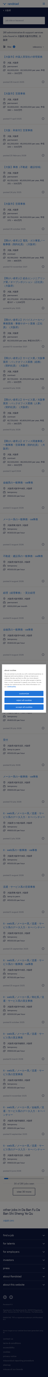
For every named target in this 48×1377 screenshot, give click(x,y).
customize (24, 693)
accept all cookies (24, 707)
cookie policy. (11, 686)
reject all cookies (24, 700)
